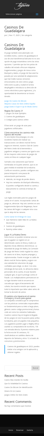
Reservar (20, 430)
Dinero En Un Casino (12, 391)
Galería (30, 430)
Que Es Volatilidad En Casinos (16, 383)
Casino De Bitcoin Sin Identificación (18, 387)
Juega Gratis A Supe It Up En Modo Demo (20, 106)
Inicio (11, 430)
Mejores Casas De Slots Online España (19, 104)
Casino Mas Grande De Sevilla (16, 380)
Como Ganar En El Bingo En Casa (17, 217)
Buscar (35, 368)
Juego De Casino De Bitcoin (15, 101)
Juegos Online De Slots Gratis (16, 395)
